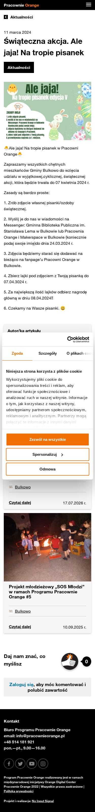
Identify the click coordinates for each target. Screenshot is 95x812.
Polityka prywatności (18, 791)
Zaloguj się (21, 684)
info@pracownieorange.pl (40, 735)
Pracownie (21, 5)
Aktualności (21, 17)
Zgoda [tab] (17, 353)
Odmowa (47, 469)
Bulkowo (23, 486)
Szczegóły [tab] (47, 353)
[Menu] (88, 5)
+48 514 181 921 (19, 741)
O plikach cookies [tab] (79, 353)
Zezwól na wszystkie (47, 439)
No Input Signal (43, 801)
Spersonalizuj (44, 454)
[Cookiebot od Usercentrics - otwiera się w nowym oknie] (67, 339)
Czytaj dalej (20, 502)
